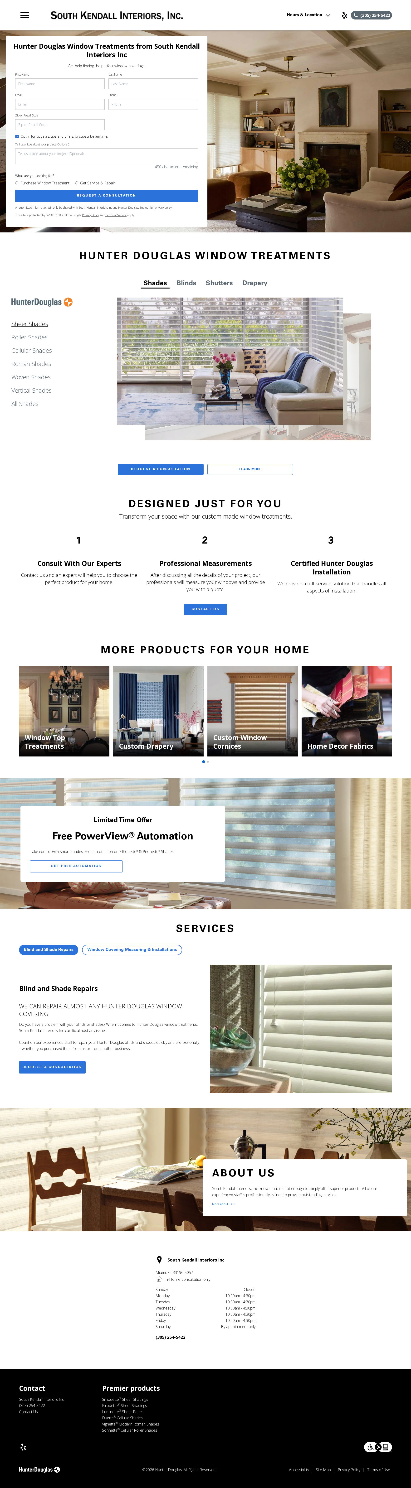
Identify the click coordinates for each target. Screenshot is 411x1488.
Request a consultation (52, 1067)
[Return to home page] (117, 15)
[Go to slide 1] (203, 761)
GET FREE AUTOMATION (76, 866)
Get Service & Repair (97, 183)
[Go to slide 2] (208, 762)
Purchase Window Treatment (44, 183)
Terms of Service (116, 215)
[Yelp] (344, 15)
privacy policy (163, 208)
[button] (24, 15)
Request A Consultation (161, 469)
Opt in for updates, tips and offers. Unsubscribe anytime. (64, 136)
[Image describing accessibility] (378, 1447)
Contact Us (206, 609)
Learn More (250, 469)
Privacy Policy (90, 215)
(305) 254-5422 (170, 1337)
